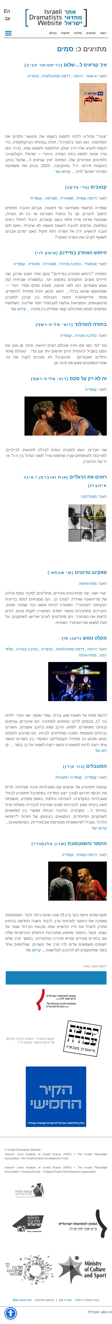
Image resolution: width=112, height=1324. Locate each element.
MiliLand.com (22, 1300)
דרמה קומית (86, 198)
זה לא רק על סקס (88, 378)
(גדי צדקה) (77, 187)
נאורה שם (65, 1300)
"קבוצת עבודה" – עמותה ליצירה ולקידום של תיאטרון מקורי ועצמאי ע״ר (30, 1040)
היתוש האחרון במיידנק (83, 252)
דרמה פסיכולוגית (55, 76)
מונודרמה (89, 496)
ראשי (103, 33)
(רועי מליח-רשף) (54, 324)
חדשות (65, 33)
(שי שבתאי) (60, 572)
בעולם (53, 33)
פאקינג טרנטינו (91, 572)
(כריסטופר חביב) (43, 65)
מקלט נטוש (95, 638)
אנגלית (93, 1312)
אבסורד (90, 264)
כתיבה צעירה (69, 264)
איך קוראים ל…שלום (85, 64)
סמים (65, 49)
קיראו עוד (62, 171)
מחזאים (91, 33)
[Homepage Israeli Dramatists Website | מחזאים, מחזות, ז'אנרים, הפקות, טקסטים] (56, 18)
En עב (7, 14)
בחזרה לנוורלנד (90, 324)
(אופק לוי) (46, 253)
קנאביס (99, 187)
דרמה (77, 76)
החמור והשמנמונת (87, 843)
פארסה (50, 198)
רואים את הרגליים (88, 477)
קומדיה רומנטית (68, 777)
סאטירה (66, 198)
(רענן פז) (72, 638)
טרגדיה (33, 76)
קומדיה (36, 198)
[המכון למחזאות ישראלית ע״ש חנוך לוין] (56, 1000)
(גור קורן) (74, 766)
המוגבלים (96, 766)
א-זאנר (91, 76)
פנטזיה (33, 264)
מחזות (78, 33)
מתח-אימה (88, 583)
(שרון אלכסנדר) (49, 844)
